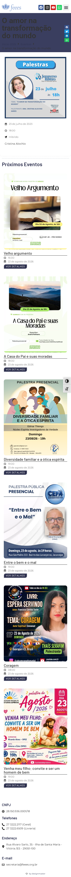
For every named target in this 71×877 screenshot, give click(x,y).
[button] (66, 7)
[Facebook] (41, 7)
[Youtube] (53, 7)
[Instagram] (47, 7)
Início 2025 (9, 44)
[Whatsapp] (59, 7)
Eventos (26, 44)
